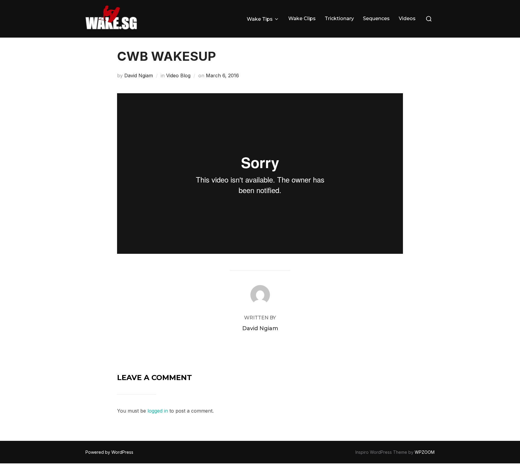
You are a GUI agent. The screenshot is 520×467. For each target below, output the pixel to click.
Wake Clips (302, 18)
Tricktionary (339, 18)
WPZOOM (425, 452)
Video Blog (178, 75)
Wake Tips (260, 19)
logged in (157, 411)
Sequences (376, 18)
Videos (407, 18)
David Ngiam (138, 75)
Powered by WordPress (109, 452)
